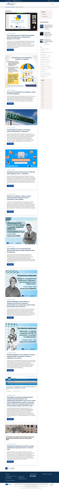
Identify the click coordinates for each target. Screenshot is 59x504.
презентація (42, 71)
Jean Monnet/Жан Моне (44, 59)
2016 (43, 104)
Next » (13, 468)
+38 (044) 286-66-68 (21, 477)
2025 (43, 84)
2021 (43, 93)
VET (47, 64)
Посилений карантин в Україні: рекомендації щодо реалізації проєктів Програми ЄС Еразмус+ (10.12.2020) (20, 37)
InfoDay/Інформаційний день (45, 57)
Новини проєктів (45, 16)
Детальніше (10, 49)
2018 (43, 100)
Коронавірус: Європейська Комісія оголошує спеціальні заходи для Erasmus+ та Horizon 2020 (20, 447)
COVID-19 (42, 50)
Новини (14, 33)
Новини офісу (44, 14)
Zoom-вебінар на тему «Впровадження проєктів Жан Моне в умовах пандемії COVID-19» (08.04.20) (21, 250)
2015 (43, 106)
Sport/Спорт (42, 64)
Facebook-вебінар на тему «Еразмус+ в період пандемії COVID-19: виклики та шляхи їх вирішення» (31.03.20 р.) (21, 356)
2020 (43, 95)
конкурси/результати (44, 69)
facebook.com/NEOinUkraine (10, 480)
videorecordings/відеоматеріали (45, 66)
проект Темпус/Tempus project (45, 73)
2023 (43, 89)
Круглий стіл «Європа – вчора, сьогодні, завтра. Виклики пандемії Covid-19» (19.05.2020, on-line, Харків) (19, 197)
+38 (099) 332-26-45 (21, 476)
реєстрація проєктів (43, 76)
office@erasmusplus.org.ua (22, 478)
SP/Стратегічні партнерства (45, 62)
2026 (43, 82)
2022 (43, 91)
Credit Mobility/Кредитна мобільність (46, 52)
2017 (43, 102)
